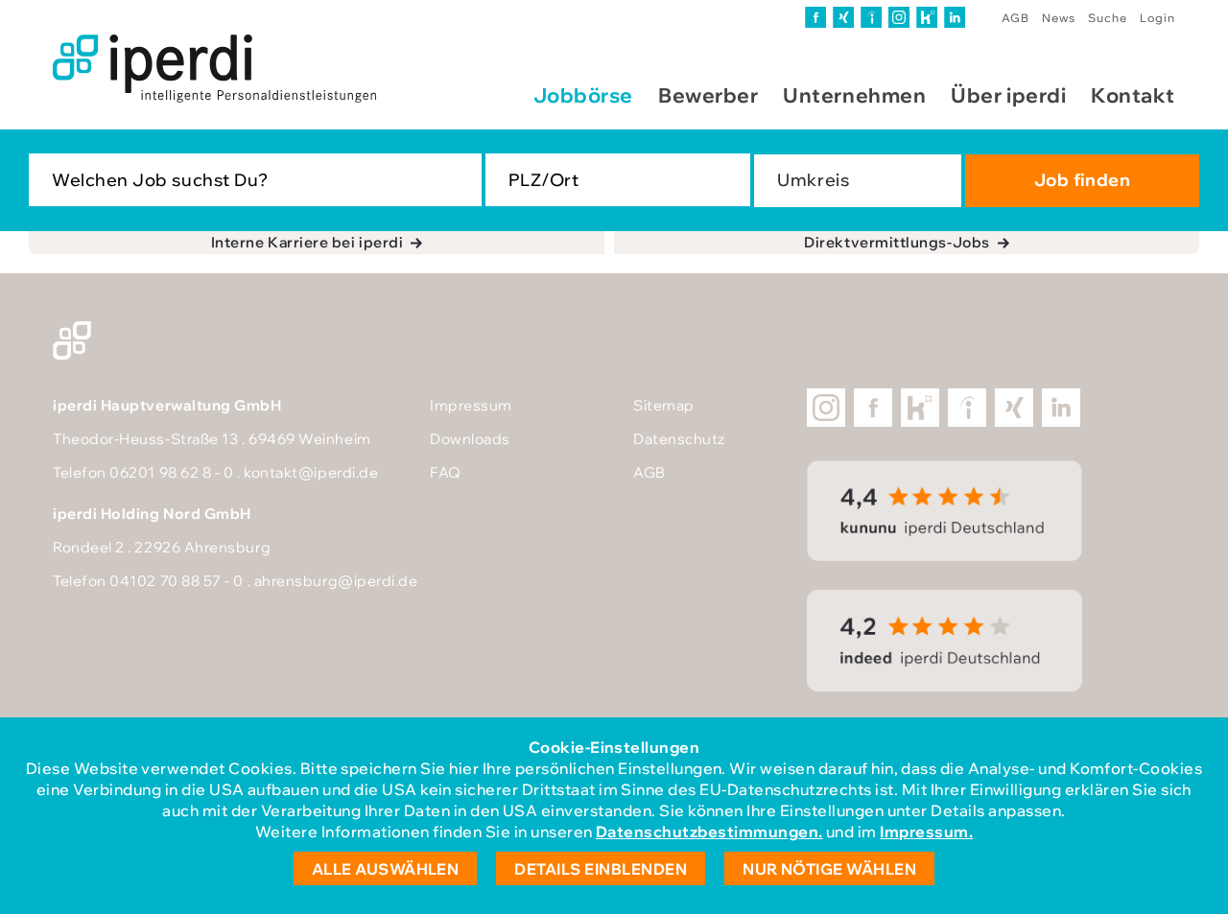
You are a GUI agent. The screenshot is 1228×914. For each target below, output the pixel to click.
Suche (1107, 18)
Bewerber (708, 94)
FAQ (445, 472)
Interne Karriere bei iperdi (307, 242)
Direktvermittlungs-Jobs (896, 242)
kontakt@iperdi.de (311, 472)
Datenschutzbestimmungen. (709, 831)
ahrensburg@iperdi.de (336, 581)
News (1058, 18)
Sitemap (664, 405)
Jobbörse (583, 94)
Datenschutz (679, 439)
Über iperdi (1008, 94)
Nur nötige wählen (829, 869)
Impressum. (926, 831)
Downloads (470, 439)
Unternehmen (854, 94)
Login (1157, 18)
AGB (1015, 18)
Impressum (471, 405)
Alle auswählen (386, 869)
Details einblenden (600, 869)
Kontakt (1133, 94)
